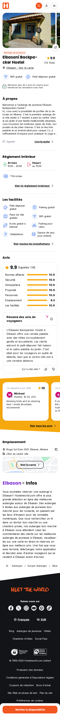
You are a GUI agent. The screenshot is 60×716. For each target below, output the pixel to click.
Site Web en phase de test (22, 693)
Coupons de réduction (21, 685)
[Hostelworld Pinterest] (41, 608)
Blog (11, 631)
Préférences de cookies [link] (30, 700)
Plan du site (46, 693)
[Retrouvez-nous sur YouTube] (33, 608)
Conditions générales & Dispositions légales (30, 677)
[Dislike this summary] (53, 369)
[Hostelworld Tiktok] (49, 608)
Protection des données (30, 670)
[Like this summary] (46, 369)
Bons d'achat (43, 685)
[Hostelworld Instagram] (26, 608)
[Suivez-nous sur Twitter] (18, 608)
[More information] (51, 319)
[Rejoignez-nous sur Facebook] (10, 608)
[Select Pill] (39, 6)
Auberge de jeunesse (14, 52)
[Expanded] (7, 566)
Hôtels (47, 631)
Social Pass (41, 638)
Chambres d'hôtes (23, 638)
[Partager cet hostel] (55, 47)
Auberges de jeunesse (29, 631)
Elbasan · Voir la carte (20, 67)
